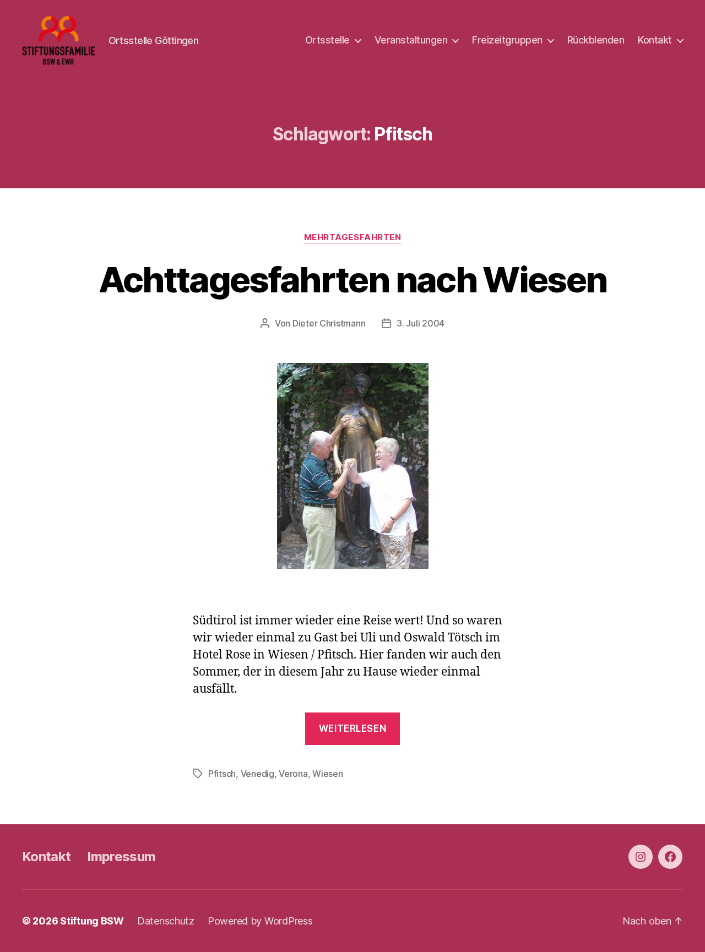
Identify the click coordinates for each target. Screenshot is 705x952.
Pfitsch (222, 773)
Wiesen (327, 773)
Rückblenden (596, 40)
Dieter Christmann (328, 323)
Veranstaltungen (411, 40)
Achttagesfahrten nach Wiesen (353, 279)
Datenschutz (165, 921)
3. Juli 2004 (420, 323)
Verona (293, 773)
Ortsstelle (327, 40)
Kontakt (655, 40)
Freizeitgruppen (507, 40)
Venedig (257, 773)
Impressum (121, 856)
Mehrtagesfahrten (353, 237)
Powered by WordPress (260, 921)
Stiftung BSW (92, 921)
